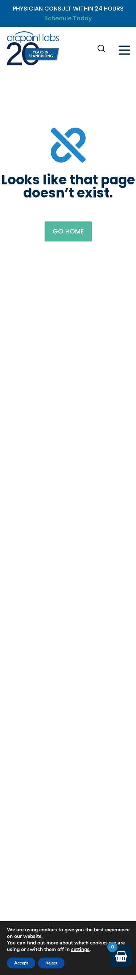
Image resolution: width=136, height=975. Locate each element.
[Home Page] (33, 50)
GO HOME (68, 231)
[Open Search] (101, 48)
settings (80, 949)
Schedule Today (68, 18)
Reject (51, 963)
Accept (21, 963)
